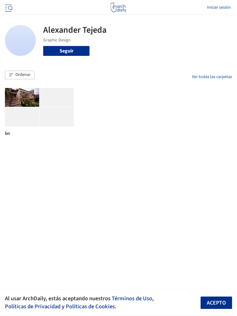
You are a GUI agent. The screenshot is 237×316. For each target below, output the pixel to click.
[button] (20, 75)
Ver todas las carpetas (212, 77)
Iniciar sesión (219, 7)
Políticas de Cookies (90, 306)
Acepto (216, 303)
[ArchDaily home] (118, 7)
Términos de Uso (132, 298)
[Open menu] (8, 7)
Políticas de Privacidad (32, 306)
